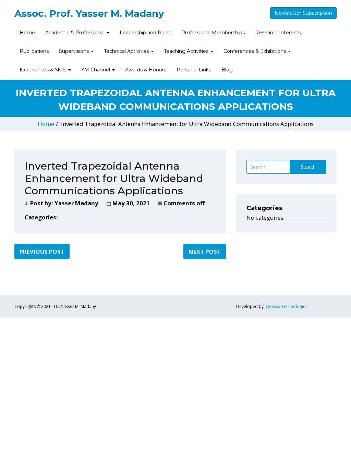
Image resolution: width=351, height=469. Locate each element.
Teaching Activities (187, 51)
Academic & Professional (75, 33)
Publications (34, 51)
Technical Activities (127, 51)
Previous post (42, 251)
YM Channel (96, 70)
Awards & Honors (145, 70)
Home (27, 33)
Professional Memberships (213, 33)
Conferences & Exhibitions (255, 51)
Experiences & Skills (44, 70)
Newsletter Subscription (303, 13)
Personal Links (194, 70)
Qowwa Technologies (286, 306)
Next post (205, 251)
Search (308, 166)
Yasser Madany (76, 203)
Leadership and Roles (145, 33)
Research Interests (278, 33)
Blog (227, 70)
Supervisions (74, 51)
